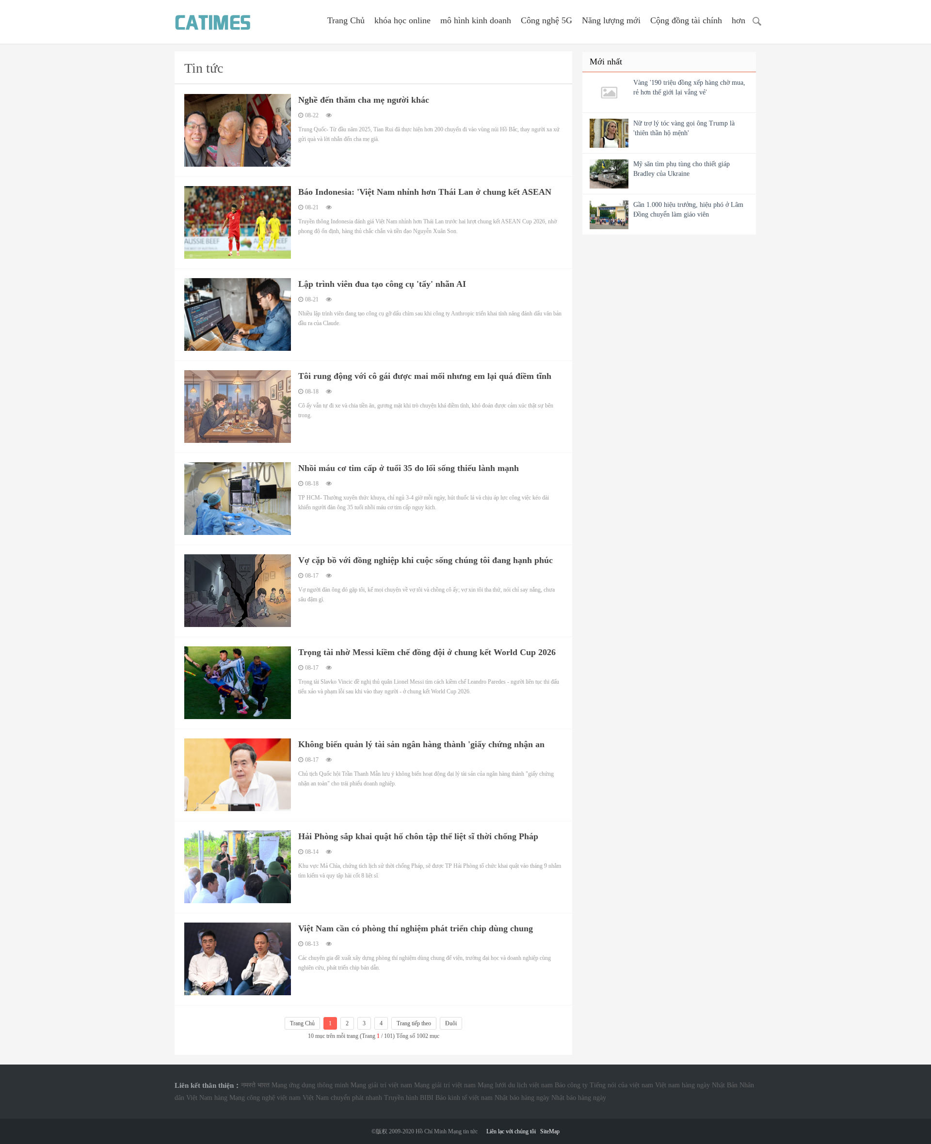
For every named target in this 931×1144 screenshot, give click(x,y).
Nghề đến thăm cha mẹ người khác (363, 100)
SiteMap (550, 1131)
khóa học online (402, 20)
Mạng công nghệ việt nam (265, 1097)
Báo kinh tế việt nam (464, 1097)
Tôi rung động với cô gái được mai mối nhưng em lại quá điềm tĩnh (424, 376)
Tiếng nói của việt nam (621, 1085)
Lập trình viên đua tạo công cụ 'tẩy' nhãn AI (382, 284)
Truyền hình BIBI (408, 1097)
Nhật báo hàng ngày (522, 1097)
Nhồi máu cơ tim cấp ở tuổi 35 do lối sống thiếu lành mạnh (408, 468)
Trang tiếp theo (414, 1023)
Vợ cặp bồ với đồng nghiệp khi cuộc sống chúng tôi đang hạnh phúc (425, 560)
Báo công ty (571, 1085)
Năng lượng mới (611, 20)
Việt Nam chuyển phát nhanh (342, 1097)
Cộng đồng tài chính (686, 20)
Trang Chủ (346, 20)
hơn (738, 20)
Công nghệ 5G (546, 20)
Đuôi (451, 1023)
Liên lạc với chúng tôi (511, 1131)
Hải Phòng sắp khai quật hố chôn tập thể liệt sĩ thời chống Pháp (418, 836)
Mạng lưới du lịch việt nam (515, 1085)
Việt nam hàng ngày (682, 1085)
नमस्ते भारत (255, 1085)
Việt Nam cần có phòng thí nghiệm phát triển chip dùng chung (415, 928)
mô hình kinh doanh (475, 20)
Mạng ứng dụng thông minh (310, 1085)
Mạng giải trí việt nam (381, 1085)
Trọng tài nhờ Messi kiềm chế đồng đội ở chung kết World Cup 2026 (427, 652)
